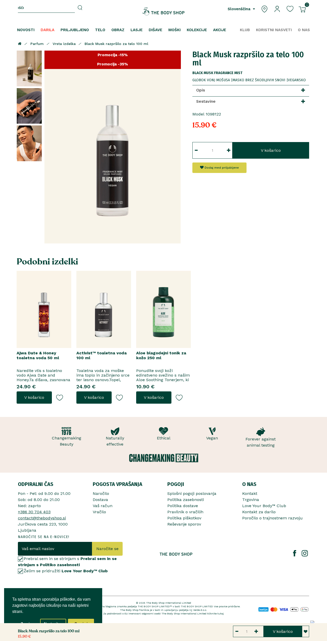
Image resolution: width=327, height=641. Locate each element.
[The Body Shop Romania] (164, 11)
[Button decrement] (196, 150)
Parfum (37, 44)
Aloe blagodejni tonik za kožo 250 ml (161, 355)
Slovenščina (240, 9)
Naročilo (101, 493)
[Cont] (277, 8)
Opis (200, 90)
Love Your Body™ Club (264, 505)
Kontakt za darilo (259, 511)
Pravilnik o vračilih (185, 511)
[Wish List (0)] (290, 8)
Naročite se (107, 548)
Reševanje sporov (184, 524)
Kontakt (249, 493)
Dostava (100, 499)
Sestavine (206, 101)
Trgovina (250, 499)
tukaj (220, 613)
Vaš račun (102, 505)
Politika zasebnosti (185, 499)
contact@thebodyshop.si (42, 518)
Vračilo (99, 511)
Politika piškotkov (184, 518)
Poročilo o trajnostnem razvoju (272, 518)
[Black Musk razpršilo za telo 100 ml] (29, 68)
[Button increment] (228, 150)
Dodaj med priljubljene (221, 167)
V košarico (271, 150)
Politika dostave (182, 505)
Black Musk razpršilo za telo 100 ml (116, 44)
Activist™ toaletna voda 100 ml (101, 355)
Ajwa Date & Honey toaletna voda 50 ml (38, 355)
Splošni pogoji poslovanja (191, 493)
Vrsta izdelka (64, 44)
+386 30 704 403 (34, 511)
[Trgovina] (264, 8)
